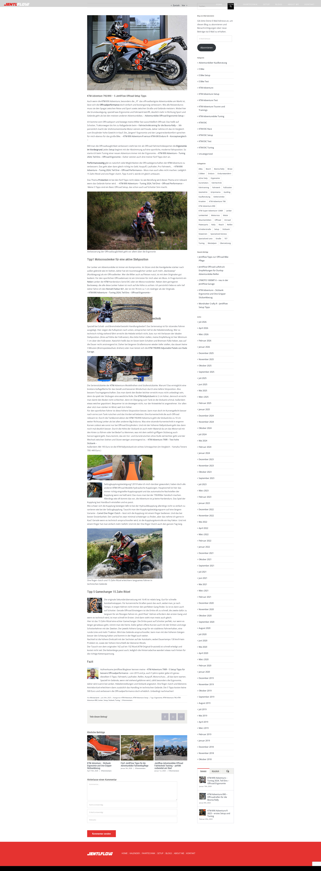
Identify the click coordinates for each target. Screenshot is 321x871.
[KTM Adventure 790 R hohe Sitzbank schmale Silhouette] (132, 456)
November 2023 (206, 465)
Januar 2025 (204, 409)
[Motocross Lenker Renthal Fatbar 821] (107, 298)
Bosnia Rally (219, 169)
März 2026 (204, 334)
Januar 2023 (204, 503)
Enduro (211, 173)
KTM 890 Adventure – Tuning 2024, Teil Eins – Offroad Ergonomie (218, 780)
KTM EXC (203, 122)
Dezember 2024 (206, 415)
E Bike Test (204, 81)
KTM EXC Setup (206, 135)
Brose (230, 169)
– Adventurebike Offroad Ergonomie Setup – (164, 115)
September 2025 (206, 371)
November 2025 (206, 359)
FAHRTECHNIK (148, 853)
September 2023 (206, 478)
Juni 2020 (203, 640)
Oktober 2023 (205, 472)
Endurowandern (224, 173)
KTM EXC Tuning (206, 147)
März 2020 (204, 659)
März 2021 (204, 590)
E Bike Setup (204, 75)
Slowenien (203, 234)
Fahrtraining (204, 187)
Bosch (208, 169)
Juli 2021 (203, 571)
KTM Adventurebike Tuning (211, 116)
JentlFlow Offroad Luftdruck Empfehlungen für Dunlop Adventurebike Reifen (212, 270)
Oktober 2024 (205, 428)
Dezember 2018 (206, 746)
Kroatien (202, 201)
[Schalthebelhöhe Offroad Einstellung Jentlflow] (107, 357)
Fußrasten (227, 187)
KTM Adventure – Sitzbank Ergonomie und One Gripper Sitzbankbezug (99, 748)
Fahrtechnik (217, 183)
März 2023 (204, 490)
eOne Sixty (203, 178)
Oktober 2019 (205, 690)
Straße (218, 238)
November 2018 (206, 753)
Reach (221, 224)
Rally (213, 224)
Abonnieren (206, 47)
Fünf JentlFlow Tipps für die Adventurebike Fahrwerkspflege (132, 748)
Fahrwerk (216, 187)
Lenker (100, 700)
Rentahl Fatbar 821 (115, 289)
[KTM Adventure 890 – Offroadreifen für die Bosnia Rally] (202, 794)
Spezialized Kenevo (219, 234)
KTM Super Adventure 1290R (211, 210)
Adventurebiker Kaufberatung (213, 62)
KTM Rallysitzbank (146, 396)
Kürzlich (215, 771)
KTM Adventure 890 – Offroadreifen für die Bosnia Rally (217, 797)
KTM (103, 101)
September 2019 (206, 696)
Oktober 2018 (205, 759)
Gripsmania (215, 192)
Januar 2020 (204, 671)
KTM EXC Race (205, 129)
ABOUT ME (179, 853)
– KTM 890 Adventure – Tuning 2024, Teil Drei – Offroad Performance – (150, 183)
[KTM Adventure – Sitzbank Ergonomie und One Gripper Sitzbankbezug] (103, 747)
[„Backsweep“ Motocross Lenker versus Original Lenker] (132, 298)
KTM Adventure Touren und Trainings (212, 108)
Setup (111, 149)
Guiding (227, 192)
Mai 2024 (203, 440)
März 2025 (204, 396)
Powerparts (203, 224)
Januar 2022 (204, 546)
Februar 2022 (205, 540)
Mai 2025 (203, 390)
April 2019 (203, 722)
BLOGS (169, 853)
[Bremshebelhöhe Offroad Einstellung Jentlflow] (132, 357)
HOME (125, 853)
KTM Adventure (127, 698)
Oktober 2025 (205, 365)
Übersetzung (225, 243)
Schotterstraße (205, 229)
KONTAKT (190, 853)
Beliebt (203, 771)
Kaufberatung (204, 197)
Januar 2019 (204, 740)
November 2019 (206, 684)
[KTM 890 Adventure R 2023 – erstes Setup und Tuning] (202, 811)
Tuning (117, 700)
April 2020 (203, 653)
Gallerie (108, 748)
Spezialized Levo (205, 238)
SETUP (160, 853)
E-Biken (202, 173)
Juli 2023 (203, 484)
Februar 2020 (205, 665)
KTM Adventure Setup (140, 698)
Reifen (229, 224)
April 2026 (203, 328)
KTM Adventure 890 (207, 206)
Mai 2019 (203, 715)
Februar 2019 (205, 734)
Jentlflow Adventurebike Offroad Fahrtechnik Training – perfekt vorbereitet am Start (166, 748)
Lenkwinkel (203, 215)
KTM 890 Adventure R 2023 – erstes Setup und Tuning (218, 813)
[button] (90, 753)
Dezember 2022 (206, 509)
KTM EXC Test (205, 141)
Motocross (215, 215)
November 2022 (206, 515)
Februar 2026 (205, 340)
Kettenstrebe (219, 197)
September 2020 (206, 621)
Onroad (227, 220)
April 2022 (203, 528)
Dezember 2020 (206, 603)
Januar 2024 (204, 453)
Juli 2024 (203, 434)
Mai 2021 (203, 584)
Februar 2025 (205, 403)
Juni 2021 (203, 578)
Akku (201, 169)
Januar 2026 (204, 347)
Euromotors (203, 183)
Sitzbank (111, 700)
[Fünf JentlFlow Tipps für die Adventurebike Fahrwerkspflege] (137, 747)
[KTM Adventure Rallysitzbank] (107, 456)
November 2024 (206, 421)
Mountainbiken (205, 220)
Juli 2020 (203, 634)
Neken (90, 281)
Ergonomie (158, 698)
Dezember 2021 (206, 553)
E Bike (201, 69)
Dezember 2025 (206, 353)
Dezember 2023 (206, 459)
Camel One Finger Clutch (108, 513)
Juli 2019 (203, 709)
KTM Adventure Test (208, 100)
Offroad (218, 220)
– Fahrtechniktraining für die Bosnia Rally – (157, 125)
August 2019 (204, 703)
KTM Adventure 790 (170, 698)
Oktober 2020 (205, 615)
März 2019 (204, 728)
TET (225, 238)
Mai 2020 (203, 646)
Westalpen (212, 243)
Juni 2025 (203, 384)
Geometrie (203, 192)
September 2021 (206, 565)
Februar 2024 (205, 447)
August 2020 (204, 628)
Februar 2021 (205, 597)
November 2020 (206, 609)
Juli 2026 (203, 322)
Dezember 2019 (206, 678)
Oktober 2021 (205, 559)
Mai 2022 (203, 521)
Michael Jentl (94, 698)
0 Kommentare (127, 700)
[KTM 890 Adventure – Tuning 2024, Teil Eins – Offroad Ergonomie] (202, 778)
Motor (225, 215)
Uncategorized (206, 153)
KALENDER (135, 853)
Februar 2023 (205, 496)
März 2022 (204, 534)
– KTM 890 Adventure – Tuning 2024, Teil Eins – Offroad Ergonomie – (119, 292)
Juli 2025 (203, 378)
